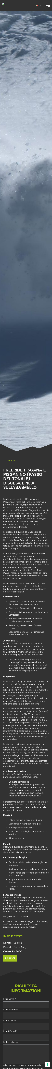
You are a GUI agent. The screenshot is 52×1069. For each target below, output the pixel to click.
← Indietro (11, 460)
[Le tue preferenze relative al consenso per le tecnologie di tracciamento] (47, 1064)
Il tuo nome (9, 999)
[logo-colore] (14, 5)
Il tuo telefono (10, 1009)
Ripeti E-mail (10, 1031)
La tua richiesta (10, 1042)
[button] (39, 5)
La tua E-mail (10, 1020)
